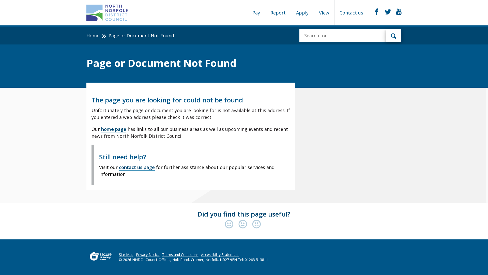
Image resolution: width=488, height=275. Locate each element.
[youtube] (399, 12)
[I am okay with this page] (244, 225)
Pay (256, 13)
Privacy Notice (148, 254)
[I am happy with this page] (230, 225)
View (324, 13)
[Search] (394, 35)
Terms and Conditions (180, 254)
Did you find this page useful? (244, 214)
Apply (302, 13)
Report (278, 13)
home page (113, 129)
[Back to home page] (107, 13)
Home (92, 36)
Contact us (351, 13)
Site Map (126, 254)
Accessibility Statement (220, 254)
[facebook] (376, 12)
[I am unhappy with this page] (256, 225)
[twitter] (388, 12)
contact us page (137, 167)
